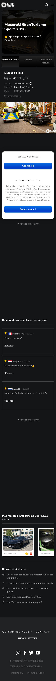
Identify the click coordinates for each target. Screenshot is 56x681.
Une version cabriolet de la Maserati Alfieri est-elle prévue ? (30, 576)
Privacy (17, 673)
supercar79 (18, 333)
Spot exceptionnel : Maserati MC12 (24, 596)
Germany (30, 87)
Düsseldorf (19, 87)
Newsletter (28, 638)
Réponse (9, 345)
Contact (43, 631)
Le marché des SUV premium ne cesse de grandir (27, 590)
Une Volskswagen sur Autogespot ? (24, 602)
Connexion (28, 166)
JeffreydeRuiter (21, 83)
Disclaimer (36, 673)
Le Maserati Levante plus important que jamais (30, 583)
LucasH (16, 388)
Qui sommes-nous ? (17, 631)
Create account (28, 209)
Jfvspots (16, 361)
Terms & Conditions (26, 666)
